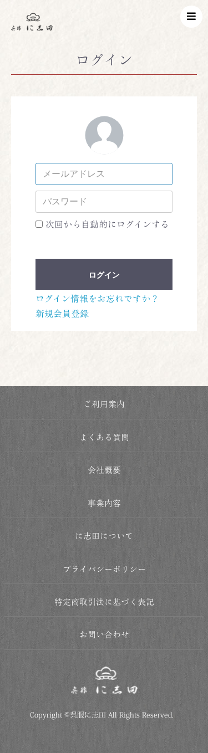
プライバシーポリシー (104, 569)
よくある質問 (104, 437)
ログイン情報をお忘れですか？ (97, 298)
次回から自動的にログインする (107, 224)
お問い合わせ (104, 635)
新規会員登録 (62, 313)
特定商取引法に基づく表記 (104, 602)
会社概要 (104, 470)
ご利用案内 (104, 404)
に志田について (104, 536)
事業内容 (104, 503)
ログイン (104, 274)
